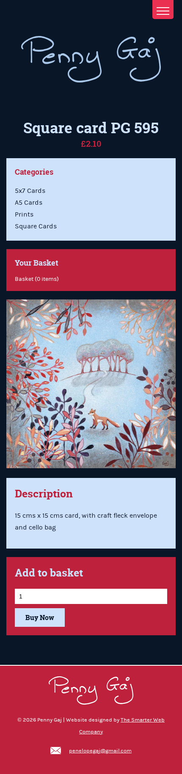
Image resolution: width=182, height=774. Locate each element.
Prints (24, 214)
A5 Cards (28, 202)
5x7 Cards (30, 191)
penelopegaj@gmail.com (100, 751)
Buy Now (39, 617)
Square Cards (36, 226)
